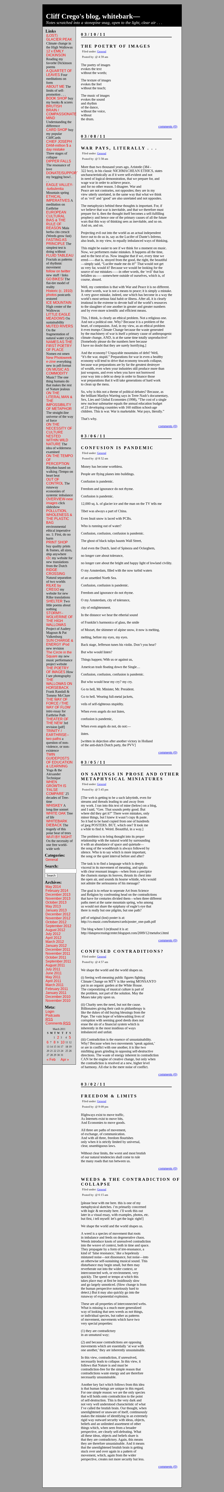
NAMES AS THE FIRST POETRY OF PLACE (59, 346)
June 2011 (54, 973)
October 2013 (56, 902)
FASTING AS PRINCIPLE (56, 242)
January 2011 (56, 993)
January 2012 (56, 945)
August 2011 (55, 965)
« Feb (51, 1059)
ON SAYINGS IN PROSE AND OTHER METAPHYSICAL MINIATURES (130, 776)
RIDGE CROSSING (55, 572)
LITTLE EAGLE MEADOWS (58, 316)
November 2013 (58, 898)
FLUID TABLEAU (60, 255)
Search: (51, 866)
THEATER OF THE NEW (57, 721)
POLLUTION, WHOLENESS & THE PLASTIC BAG (59, 516)
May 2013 (53, 906)
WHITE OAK (56, 813)
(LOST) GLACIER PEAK (59, 37)
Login (50, 1011)
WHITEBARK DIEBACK (56, 823)
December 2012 (58, 914)
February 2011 (57, 989)
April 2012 (53, 938)
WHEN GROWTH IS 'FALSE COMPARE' (56, 788)
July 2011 (53, 969)
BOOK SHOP (56, 98)
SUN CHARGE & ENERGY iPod (59, 642)
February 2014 (57, 890)
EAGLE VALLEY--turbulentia (59, 187)
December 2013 (58, 894)
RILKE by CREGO (53, 587)
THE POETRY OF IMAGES (57, 670)
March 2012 (55, 942)
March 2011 (55, 985)
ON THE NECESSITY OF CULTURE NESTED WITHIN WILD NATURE (59, 434)
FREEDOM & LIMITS (109, 1096)
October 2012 (56, 922)
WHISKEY (54, 805)
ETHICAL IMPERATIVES (58, 198)
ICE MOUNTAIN (59, 302)
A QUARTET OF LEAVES (59, 73)
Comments (58, 1023)
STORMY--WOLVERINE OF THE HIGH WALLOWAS (59, 619)
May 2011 (53, 977)
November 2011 (58, 953)
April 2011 (53, 981)
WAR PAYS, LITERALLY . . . (119, 148)
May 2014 (53, 887)
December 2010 (58, 997)
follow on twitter (58, 271)
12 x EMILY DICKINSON (56, 53)
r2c (48, 558)
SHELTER (54, 601)
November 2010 (58, 1000)
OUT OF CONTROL (54, 481)
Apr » (65, 1059)
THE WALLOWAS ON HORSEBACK (59, 683)
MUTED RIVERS (59, 326)
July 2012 (53, 934)
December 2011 (58, 949)
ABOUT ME (55, 86)
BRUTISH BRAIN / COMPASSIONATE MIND (61, 112)
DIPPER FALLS (58, 161)
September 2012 (58, 926)
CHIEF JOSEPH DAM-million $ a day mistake (59, 145)
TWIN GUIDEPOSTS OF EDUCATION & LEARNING (59, 760)
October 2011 (56, 957)
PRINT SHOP (57, 542)
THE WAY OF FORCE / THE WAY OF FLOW (58, 703)
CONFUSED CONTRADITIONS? (122, 951)
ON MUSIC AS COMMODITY (57, 371)
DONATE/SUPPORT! (63, 173)
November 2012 (58, 918)
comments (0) (167, 126)
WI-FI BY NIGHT (59, 837)
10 (63, 1042)
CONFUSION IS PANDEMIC (117, 447)
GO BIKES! (55, 279)
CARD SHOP (56, 130)
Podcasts (53, 1015)
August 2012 (55, 930)
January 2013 (56, 910)
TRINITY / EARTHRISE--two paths (57, 735)
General (52, 859)
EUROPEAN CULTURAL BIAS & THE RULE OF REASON (56, 220)
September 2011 (58, 961)
